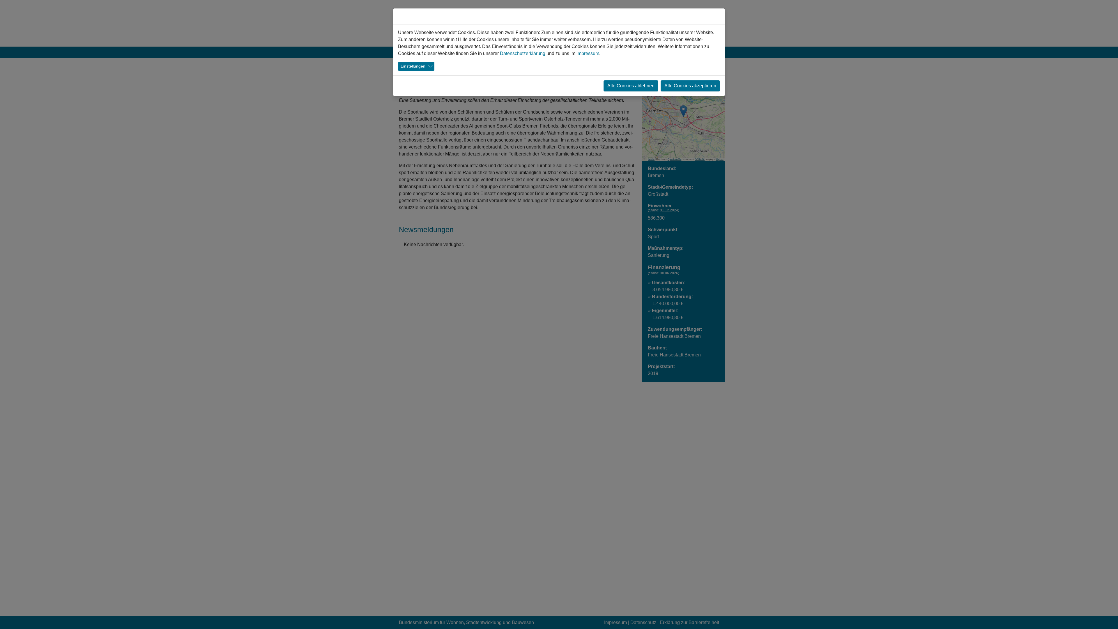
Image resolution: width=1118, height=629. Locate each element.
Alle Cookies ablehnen (630, 85)
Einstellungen (413, 66)
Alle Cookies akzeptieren (690, 85)
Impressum (587, 53)
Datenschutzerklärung (522, 53)
